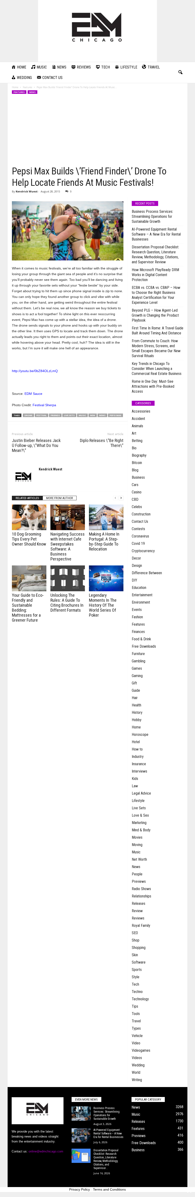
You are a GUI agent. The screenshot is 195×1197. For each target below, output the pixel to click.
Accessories (141, 411)
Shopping (139, 947)
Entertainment (142, 595)
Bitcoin (137, 462)
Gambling (138, 661)
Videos (137, 1058)
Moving (137, 844)
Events (137, 609)
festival (41, 415)
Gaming (137, 676)
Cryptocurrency (143, 551)
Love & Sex (140, 815)
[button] (180, 72)
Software (139, 962)
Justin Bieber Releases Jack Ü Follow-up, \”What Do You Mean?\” (36, 445)
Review (137, 911)
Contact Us (140, 521)
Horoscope (140, 734)
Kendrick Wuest (27, 191)
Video (136, 1043)
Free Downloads (144, 646)
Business (138, 477)
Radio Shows (141, 889)
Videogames (141, 1050)
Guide (136, 690)
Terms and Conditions (109, 1189)
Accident (138, 418)
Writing (137, 1080)
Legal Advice (141, 793)
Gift (134, 683)
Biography (139, 455)
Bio (134, 448)
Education (139, 587)
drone (28, 415)
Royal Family (141, 925)
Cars (135, 484)
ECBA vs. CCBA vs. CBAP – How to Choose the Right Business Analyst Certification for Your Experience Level (156, 295)
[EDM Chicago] (97, 31)
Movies (137, 837)
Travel (136, 1021)
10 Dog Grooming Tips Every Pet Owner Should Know (29, 539)
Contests (138, 529)
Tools (136, 1013)
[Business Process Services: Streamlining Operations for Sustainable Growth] (81, 1113)
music (82, 415)
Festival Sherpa (44, 405)
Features (27, 87)
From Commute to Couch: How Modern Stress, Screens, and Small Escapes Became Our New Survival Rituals (156, 348)
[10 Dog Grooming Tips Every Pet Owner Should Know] (29, 517)
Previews (139, 881)
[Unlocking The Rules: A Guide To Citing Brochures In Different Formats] (67, 578)
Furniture (138, 653)
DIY (134, 580)
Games (137, 668)
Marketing (139, 822)
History (137, 712)
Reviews (138, 918)
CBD (135, 499)
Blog (135, 470)
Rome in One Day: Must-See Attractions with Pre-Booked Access (153, 386)
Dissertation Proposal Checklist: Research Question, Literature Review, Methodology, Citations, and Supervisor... (105, 1159)
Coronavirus (140, 536)
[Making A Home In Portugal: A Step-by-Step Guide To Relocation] (106, 517)
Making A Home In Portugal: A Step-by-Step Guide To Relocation (104, 541)
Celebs (137, 507)
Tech (135, 984)
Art (134, 433)
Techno (137, 991)
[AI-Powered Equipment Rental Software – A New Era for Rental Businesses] (81, 1135)
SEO (135, 933)
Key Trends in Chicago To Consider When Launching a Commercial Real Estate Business (156, 368)
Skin (135, 955)
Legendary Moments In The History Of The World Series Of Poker (103, 605)
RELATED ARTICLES (27, 498)
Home (15, 87)
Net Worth (139, 859)
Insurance (139, 764)
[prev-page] (115, 498)
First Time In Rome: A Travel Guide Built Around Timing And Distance (157, 330)
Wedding (138, 1065)
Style (135, 977)
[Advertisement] (97, 130)
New (92, 415)
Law (135, 786)
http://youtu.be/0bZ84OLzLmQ (35, 371)
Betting (137, 440)
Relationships (141, 896)
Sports (137, 969)
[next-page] (121, 498)
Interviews (139, 771)
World (136, 1072)
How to (137, 749)
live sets (69, 415)
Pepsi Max (115, 415)
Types (136, 1028)
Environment (141, 602)
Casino (136, 492)
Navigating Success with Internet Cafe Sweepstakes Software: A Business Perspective (67, 546)
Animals (137, 426)
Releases (138, 903)
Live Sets (139, 808)
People (137, 874)
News (32, 92)
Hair (135, 698)
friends (55, 415)
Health (136, 705)
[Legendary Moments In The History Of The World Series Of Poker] (106, 578)
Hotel (136, 742)
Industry (138, 756)
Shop (135, 940)
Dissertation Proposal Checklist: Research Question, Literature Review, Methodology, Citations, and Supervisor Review (155, 254)
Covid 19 (138, 543)
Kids (135, 778)
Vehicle (137, 1035)
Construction (141, 514)
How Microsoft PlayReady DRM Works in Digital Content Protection (155, 275)
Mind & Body (141, 830)
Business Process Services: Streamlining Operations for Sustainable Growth (152, 216)
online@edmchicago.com (46, 1151)
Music (136, 852)
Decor (136, 558)
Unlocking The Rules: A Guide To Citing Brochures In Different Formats (66, 603)
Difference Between (147, 573)
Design (137, 565)
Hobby (136, 720)
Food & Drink (141, 639)
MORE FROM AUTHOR (59, 498)
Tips (135, 1006)
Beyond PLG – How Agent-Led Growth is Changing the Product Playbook (155, 315)
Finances (138, 631)
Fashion (137, 617)
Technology (140, 999)
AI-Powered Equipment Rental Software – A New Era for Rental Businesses (156, 234)
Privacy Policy (79, 1189)
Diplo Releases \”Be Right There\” (101, 443)
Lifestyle (138, 800)
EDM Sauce (33, 394)
